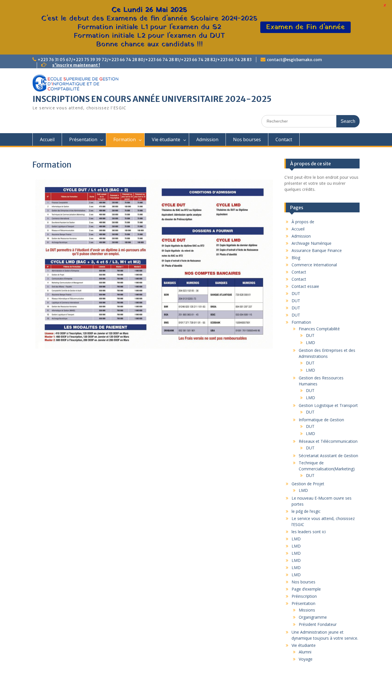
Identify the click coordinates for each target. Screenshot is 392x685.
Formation (124, 139)
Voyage (306, 659)
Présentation (83, 139)
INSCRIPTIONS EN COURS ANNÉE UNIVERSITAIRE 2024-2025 (151, 99)
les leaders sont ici (309, 531)
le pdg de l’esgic (306, 511)
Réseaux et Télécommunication (328, 441)
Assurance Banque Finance (317, 250)
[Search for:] (310, 121)
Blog (296, 257)
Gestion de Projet (308, 483)
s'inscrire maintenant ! (76, 65)
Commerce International (314, 264)
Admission (207, 139)
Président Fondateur (318, 624)
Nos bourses (247, 139)
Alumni (305, 652)
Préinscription (304, 596)
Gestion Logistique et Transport (328, 405)
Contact (283, 139)
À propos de (303, 221)
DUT (296, 293)
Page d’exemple (306, 589)
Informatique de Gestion (321, 419)
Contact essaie (305, 286)
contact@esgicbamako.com (294, 59)
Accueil (47, 139)
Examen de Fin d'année (305, 27)
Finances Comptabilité (319, 328)
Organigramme (313, 617)
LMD (310, 342)
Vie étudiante (166, 139)
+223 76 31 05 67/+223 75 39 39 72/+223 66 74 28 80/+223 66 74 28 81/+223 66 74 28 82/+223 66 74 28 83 (145, 59)
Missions (307, 610)
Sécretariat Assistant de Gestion (328, 455)
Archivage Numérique (311, 243)
